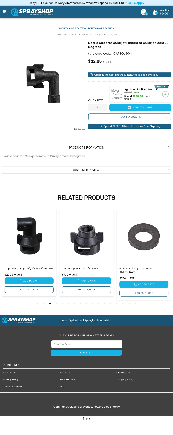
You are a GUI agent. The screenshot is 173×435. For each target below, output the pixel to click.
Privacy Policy (10, 379)
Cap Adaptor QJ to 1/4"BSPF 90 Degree (29, 268)
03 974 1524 (106, 28)
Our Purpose (123, 372)
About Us (65, 372)
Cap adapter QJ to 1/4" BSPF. (80, 268)
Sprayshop (32, 12)
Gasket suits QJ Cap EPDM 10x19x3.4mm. (135, 270)
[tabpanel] (29, 253)
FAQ (62, 386)
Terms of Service (12, 386)
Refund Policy (67, 379)
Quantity (95, 100)
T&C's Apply (135, 3)
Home (58, 34)
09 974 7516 (78, 28)
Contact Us (9, 372)
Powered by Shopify (106, 407)
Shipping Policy (124, 379)
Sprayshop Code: (99, 54)
